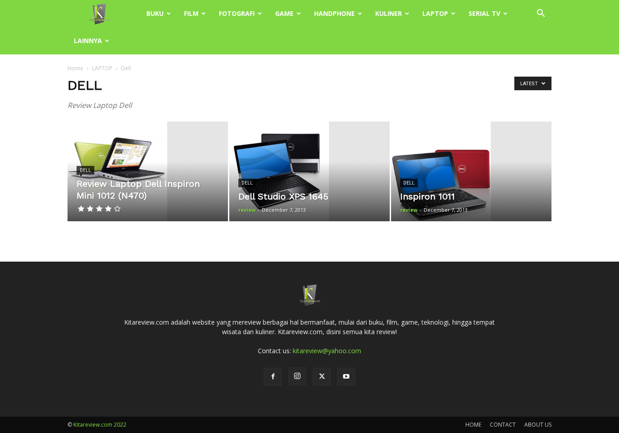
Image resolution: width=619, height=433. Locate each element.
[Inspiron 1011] (471, 171)
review (247, 209)
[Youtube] (346, 377)
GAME (284, 13)
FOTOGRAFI (237, 13)
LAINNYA (88, 40)
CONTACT (503, 424)
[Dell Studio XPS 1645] (309, 171)
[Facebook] (273, 377)
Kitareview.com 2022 (99, 424)
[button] (540, 14)
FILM (191, 13)
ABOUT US (537, 424)
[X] (322, 377)
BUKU (155, 13)
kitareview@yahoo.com (327, 350)
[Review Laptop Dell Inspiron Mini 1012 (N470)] (148, 171)
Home (75, 68)
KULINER (388, 13)
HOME (473, 424)
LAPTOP (435, 13)
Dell (85, 170)
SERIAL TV (484, 13)
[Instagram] (297, 376)
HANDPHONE (334, 13)
